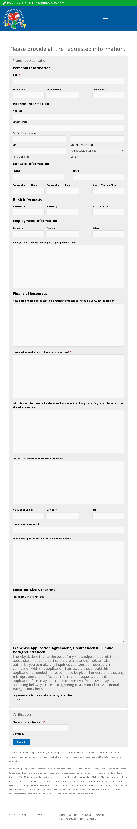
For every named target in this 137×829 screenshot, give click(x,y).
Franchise (99, 814)
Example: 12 (18, 733)
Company (18, 227)
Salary (95, 227)
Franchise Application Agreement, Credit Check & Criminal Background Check (64, 650)
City (14, 144)
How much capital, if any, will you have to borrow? (42, 351)
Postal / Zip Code (21, 156)
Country (74, 156)
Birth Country (100, 206)
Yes (18, 699)
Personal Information (32, 68)
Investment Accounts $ (26, 524)
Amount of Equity (23, 509)
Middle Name (54, 89)
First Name (20, 89)
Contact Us (92, 818)
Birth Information (29, 199)
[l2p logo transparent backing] (14, 19)
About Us (86, 814)
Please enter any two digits (29, 721)
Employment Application (71, 818)
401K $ (95, 509)
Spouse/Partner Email (59, 185)
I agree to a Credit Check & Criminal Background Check (43, 695)
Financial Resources (30, 294)
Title (16, 75)
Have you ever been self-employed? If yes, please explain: (45, 242)
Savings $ (52, 509)
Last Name (99, 89)
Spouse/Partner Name (25, 185)
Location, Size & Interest (34, 590)
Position (51, 227)
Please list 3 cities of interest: (29, 596)
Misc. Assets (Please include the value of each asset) (42, 538)
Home (62, 814)
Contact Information (31, 164)
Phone (17, 170)
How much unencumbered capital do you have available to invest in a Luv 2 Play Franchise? (64, 300)
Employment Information (35, 221)
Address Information (31, 104)
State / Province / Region (82, 144)
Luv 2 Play (21, 814)
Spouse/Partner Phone (105, 185)
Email (77, 170)
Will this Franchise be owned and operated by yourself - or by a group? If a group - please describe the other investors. (68, 405)
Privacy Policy (35, 814)
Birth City (52, 206)
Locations (74, 814)
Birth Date (19, 206)
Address (17, 110)
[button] (106, 19)
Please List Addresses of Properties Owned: (38, 458)
